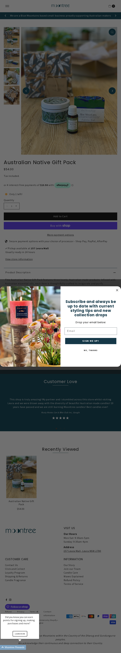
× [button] (37, 611)
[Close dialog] (117, 290)
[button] (23, 647)
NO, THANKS (91, 350)
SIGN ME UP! (90, 341)
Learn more (20, 634)
